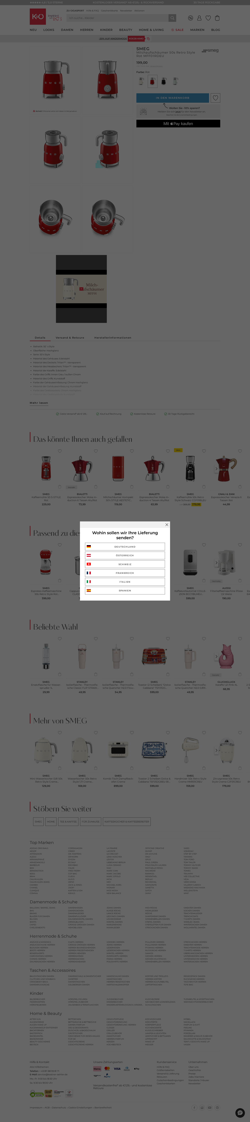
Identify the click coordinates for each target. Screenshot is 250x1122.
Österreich (125, 555)
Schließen (167, 524)
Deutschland (125, 546)
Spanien (125, 590)
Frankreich (125, 573)
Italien (125, 581)
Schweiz (125, 564)
